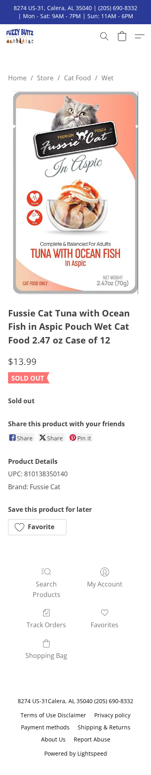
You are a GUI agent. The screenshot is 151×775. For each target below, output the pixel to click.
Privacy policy (112, 715)
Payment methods (45, 727)
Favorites (104, 624)
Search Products (46, 589)
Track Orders (46, 624)
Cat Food (77, 77)
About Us (53, 739)
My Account (104, 584)
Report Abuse (92, 739)
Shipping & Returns (104, 727)
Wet (107, 77)
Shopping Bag (46, 655)
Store (45, 77)
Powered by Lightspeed (75, 753)
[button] (20, 36)
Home (17, 77)
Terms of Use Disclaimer (53, 715)
